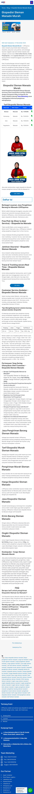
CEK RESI (17, 285)
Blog (8, 8)
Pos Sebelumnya (17, 643)
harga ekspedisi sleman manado (18, 673)
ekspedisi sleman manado (14, 671)
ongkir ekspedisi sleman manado (11, 683)
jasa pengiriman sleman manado (11, 679)
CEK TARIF (17, 193)
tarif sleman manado (13, 697)
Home (3, 8)
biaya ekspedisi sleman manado (14, 657)
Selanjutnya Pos (17, 647)
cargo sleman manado (13, 663)
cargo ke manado (23, 659)
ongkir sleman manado (18, 685)
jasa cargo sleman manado (19, 675)
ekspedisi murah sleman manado (16, 667)
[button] (31, 2)
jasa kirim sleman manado (24, 677)
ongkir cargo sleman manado (20, 681)
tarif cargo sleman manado (19, 693)
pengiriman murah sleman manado (11, 691)
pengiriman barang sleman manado (17, 689)
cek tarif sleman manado (14, 665)
